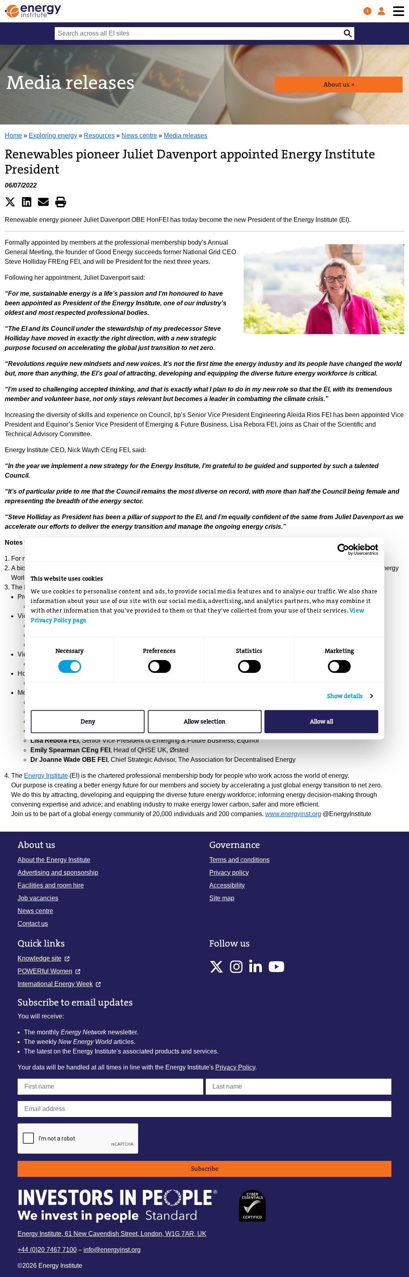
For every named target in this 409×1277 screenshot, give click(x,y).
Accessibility (227, 885)
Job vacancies (38, 898)
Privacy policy (229, 872)
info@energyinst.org (112, 1249)
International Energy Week (55, 983)
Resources (99, 135)
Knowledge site (40, 958)
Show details (345, 696)
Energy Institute (46, 775)
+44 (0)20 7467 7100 (47, 1249)
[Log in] (381, 11)
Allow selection (204, 721)
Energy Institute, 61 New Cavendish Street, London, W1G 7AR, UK (112, 1233)
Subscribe (204, 1168)
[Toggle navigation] (398, 11)
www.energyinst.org (293, 813)
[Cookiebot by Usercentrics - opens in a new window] (343, 549)
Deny (88, 721)
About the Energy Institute (54, 859)
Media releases (185, 135)
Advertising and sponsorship (58, 872)
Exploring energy (53, 135)
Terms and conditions (239, 859)
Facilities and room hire (51, 885)
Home (13, 135)
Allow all (321, 721)
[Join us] (367, 11)
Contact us (33, 923)
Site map (221, 898)
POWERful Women (45, 971)
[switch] (159, 666)
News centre (139, 135)
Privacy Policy (235, 1067)
